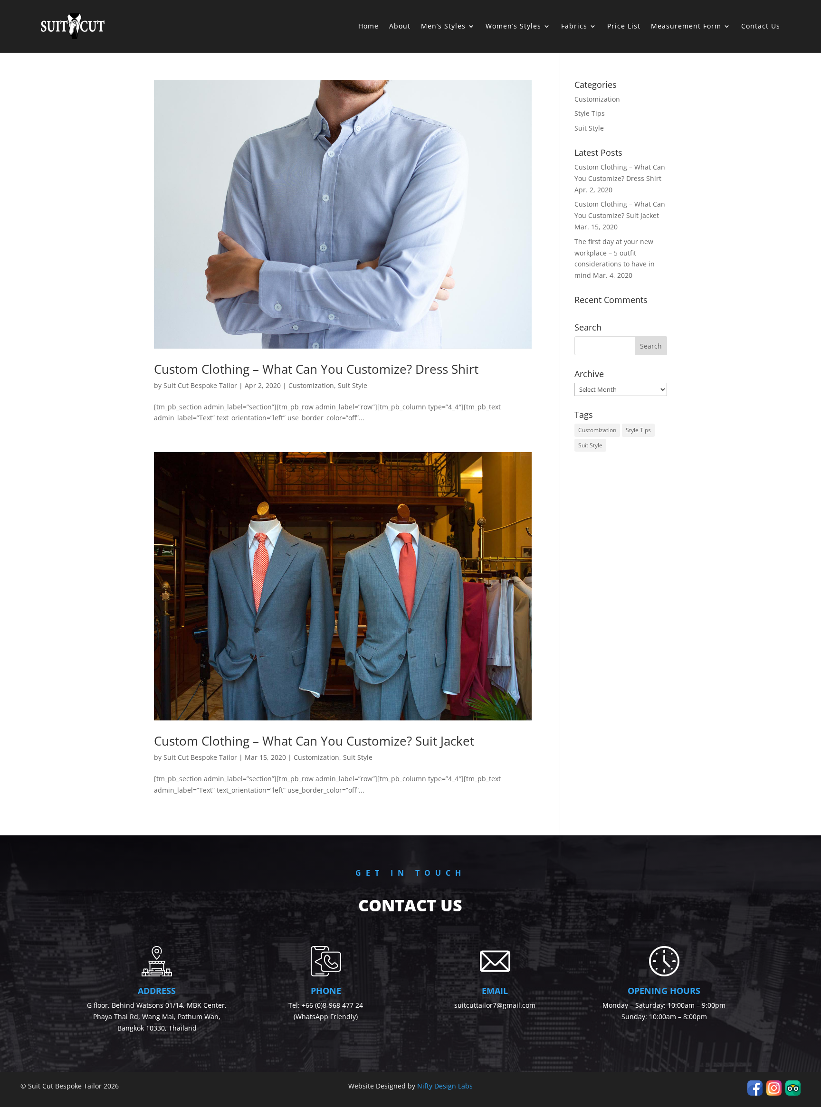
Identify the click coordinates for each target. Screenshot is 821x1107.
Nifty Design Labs (445, 1085)
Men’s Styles (443, 25)
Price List (623, 25)
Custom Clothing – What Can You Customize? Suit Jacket (314, 740)
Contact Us (760, 25)
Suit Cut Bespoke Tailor (200, 385)
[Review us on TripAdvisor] (793, 1093)
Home (368, 25)
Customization (311, 385)
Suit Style (352, 385)
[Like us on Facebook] (755, 1093)
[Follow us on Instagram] (774, 1093)
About (399, 25)
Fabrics (574, 25)
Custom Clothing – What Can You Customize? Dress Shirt (316, 369)
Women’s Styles (513, 25)
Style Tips (589, 113)
